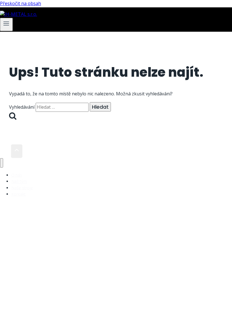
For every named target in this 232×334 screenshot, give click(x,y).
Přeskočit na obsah (20, 3)
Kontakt (18, 194)
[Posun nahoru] (5, 151)
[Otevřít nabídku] (6, 24)
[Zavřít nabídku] (1, 163)
